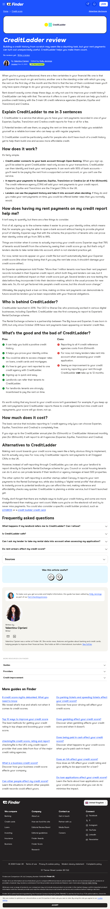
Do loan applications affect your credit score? (81, 777)
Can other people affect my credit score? (25, 781)
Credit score (17, 11)
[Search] (87, 4)
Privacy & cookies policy (49, 864)
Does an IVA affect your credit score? (77, 759)
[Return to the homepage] (15, 4)
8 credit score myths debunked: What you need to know (25, 699)
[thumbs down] (59, 577)
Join (103, 4)
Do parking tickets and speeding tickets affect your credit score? (81, 699)
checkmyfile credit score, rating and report (26, 741)
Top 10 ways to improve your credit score (25, 719)
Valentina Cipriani (16, 628)
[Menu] (3, 4)
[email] (8, 636)
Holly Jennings (95, 594)
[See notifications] (94, 4)
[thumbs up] (51, 577)
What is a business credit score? (20, 763)
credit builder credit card (32, 510)
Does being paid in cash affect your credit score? (79, 739)
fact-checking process (37, 597)
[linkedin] (14, 636)
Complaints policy (94, 864)
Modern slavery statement (73, 864)
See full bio (87, 644)
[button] (55, 665)
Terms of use (31, 864)
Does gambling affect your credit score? (78, 719)
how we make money (89, 883)
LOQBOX (7, 510)
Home (5, 11)
